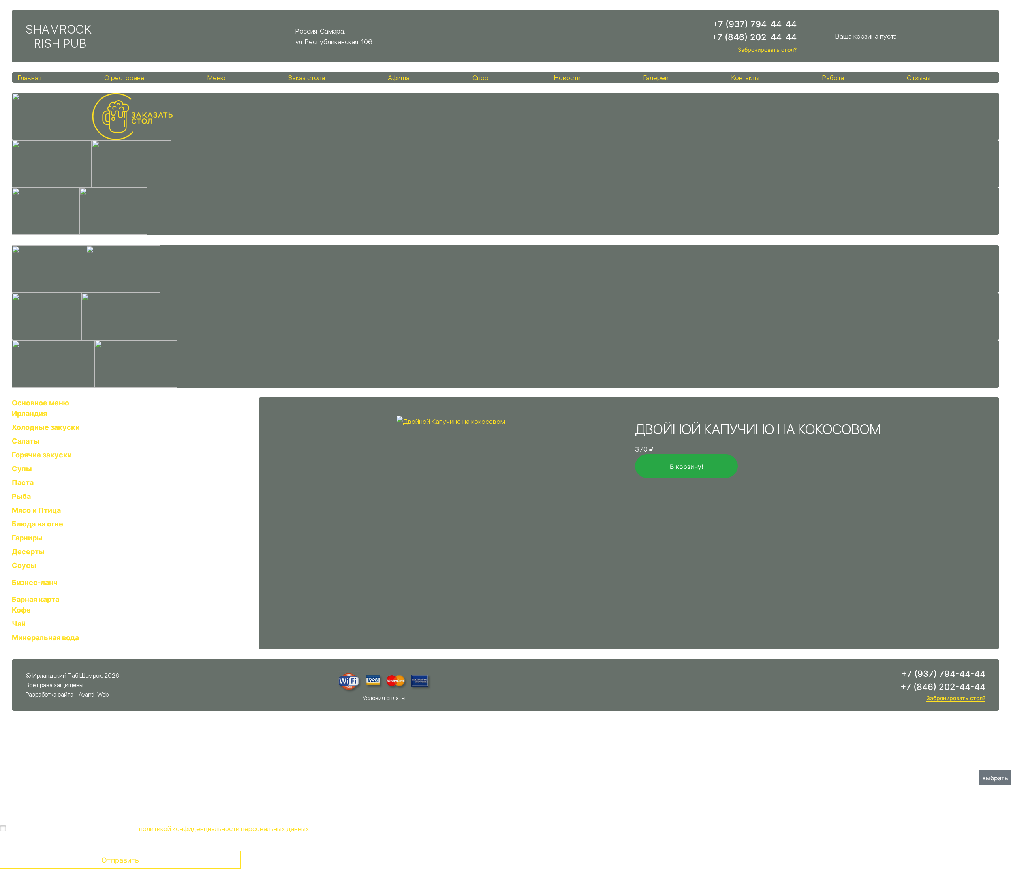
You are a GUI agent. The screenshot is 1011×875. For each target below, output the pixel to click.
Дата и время (528, 761)
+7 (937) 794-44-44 (754, 24)
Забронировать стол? (767, 49)
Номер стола (20, 761)
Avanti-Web (94, 694)
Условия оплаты (384, 698)
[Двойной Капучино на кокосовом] (451, 420)
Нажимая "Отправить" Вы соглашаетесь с (159, 828)
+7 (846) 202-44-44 (754, 37)
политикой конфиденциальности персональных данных (224, 828)
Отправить (120, 860)
